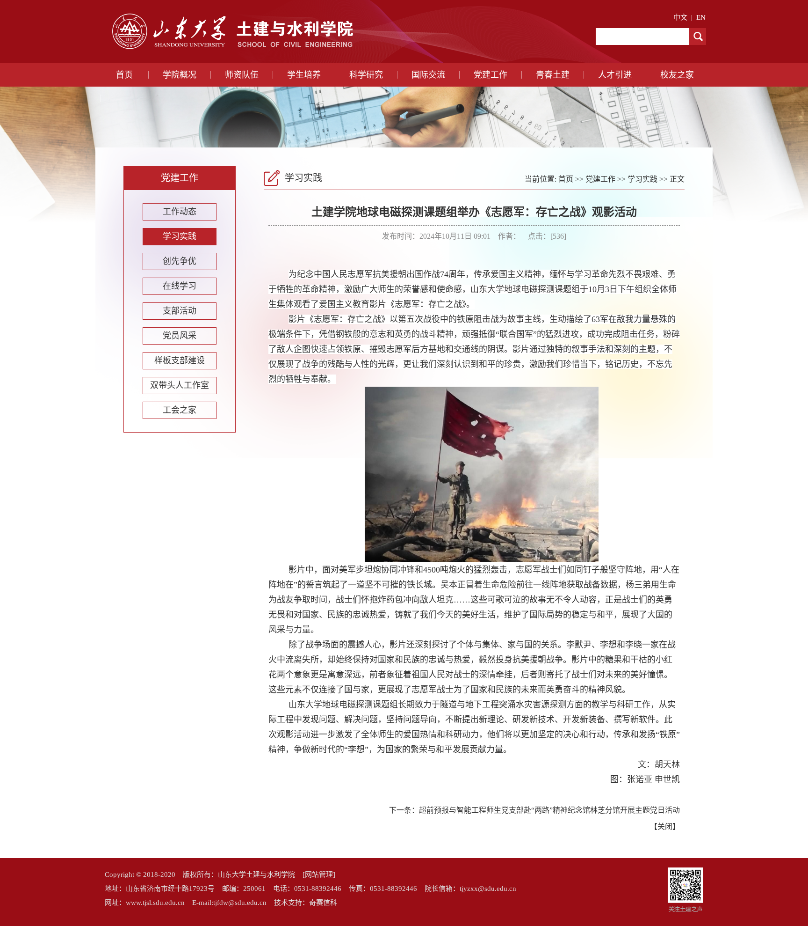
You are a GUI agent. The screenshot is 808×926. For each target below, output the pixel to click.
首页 (124, 75)
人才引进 (615, 75)
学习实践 (179, 236)
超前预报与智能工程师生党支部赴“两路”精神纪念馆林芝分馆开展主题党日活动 (549, 810)
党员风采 (179, 335)
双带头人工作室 (179, 385)
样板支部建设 (179, 360)
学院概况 (179, 75)
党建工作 (490, 75)
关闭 (664, 826)
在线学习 (179, 286)
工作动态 (179, 211)
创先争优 (179, 261)
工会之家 (179, 410)
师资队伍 (242, 75)
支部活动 (179, 311)
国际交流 (428, 75)
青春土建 (553, 75)
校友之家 (677, 75)
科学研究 (366, 75)
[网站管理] (319, 874)
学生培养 (304, 75)
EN (701, 17)
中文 (680, 17)
